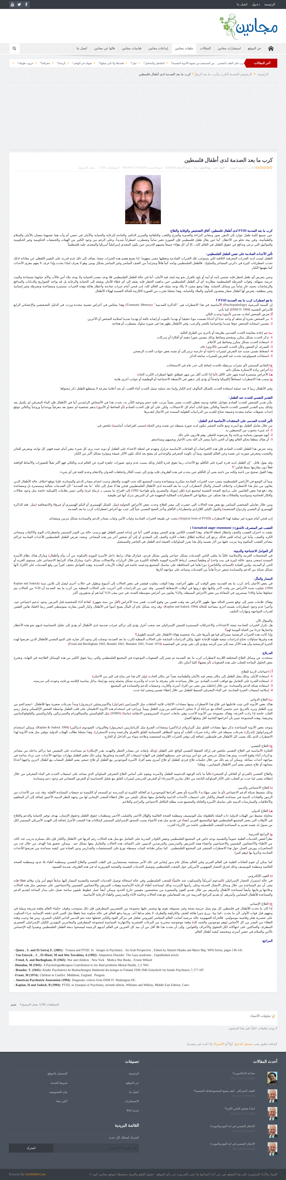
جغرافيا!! (72, 63)
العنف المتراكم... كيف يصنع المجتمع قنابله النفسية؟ (224, 1090)
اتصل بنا (242, 4)
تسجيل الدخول (243, 1044)
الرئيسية (269, 4)
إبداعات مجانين (158, 48)
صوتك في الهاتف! (109, 63)
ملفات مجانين (184, 48)
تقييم (13, 1004)
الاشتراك (218, 1044)
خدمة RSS (133, 1110)
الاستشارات (132, 1101)
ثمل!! (161, 63)
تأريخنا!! (88, 63)
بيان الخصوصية (58, 1092)
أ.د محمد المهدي (238, 167)
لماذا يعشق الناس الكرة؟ (240, 1108)
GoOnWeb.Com (35, 1174)
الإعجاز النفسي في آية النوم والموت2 (232, 1126)
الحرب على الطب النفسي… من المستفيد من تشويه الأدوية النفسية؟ (236, 63)
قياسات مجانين (131, 48)
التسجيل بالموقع (57, 1073)
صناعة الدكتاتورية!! (243, 1073)
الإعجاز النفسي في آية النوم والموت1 (232, 1143)
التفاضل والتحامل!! (181, 63)
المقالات (205, 48)
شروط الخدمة (58, 1082)
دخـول (256, 4)
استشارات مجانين (229, 48)
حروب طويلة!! (53, 63)
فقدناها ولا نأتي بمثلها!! (138, 63)
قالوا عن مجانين (104, 48)
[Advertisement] (143, 118)
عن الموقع (254, 48)
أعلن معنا (61, 1101)
